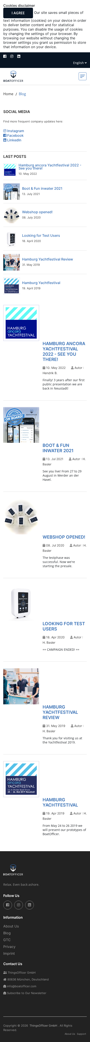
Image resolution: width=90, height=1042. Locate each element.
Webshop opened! (37, 212)
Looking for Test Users (41, 235)
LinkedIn (13, 140)
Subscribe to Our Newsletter (26, 993)
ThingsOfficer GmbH (21, 972)
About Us (11, 926)
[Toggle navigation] (83, 76)
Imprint (9, 953)
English (79, 63)
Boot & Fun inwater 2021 (42, 188)
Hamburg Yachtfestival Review (47, 259)
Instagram (15, 131)
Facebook (15, 135)
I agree (18, 13)
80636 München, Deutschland (28, 979)
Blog (7, 933)
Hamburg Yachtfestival (41, 283)
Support (81, 1033)
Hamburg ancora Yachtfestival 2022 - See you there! (50, 166)
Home (8, 93)
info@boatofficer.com (21, 986)
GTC (7, 940)
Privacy (9, 946)
